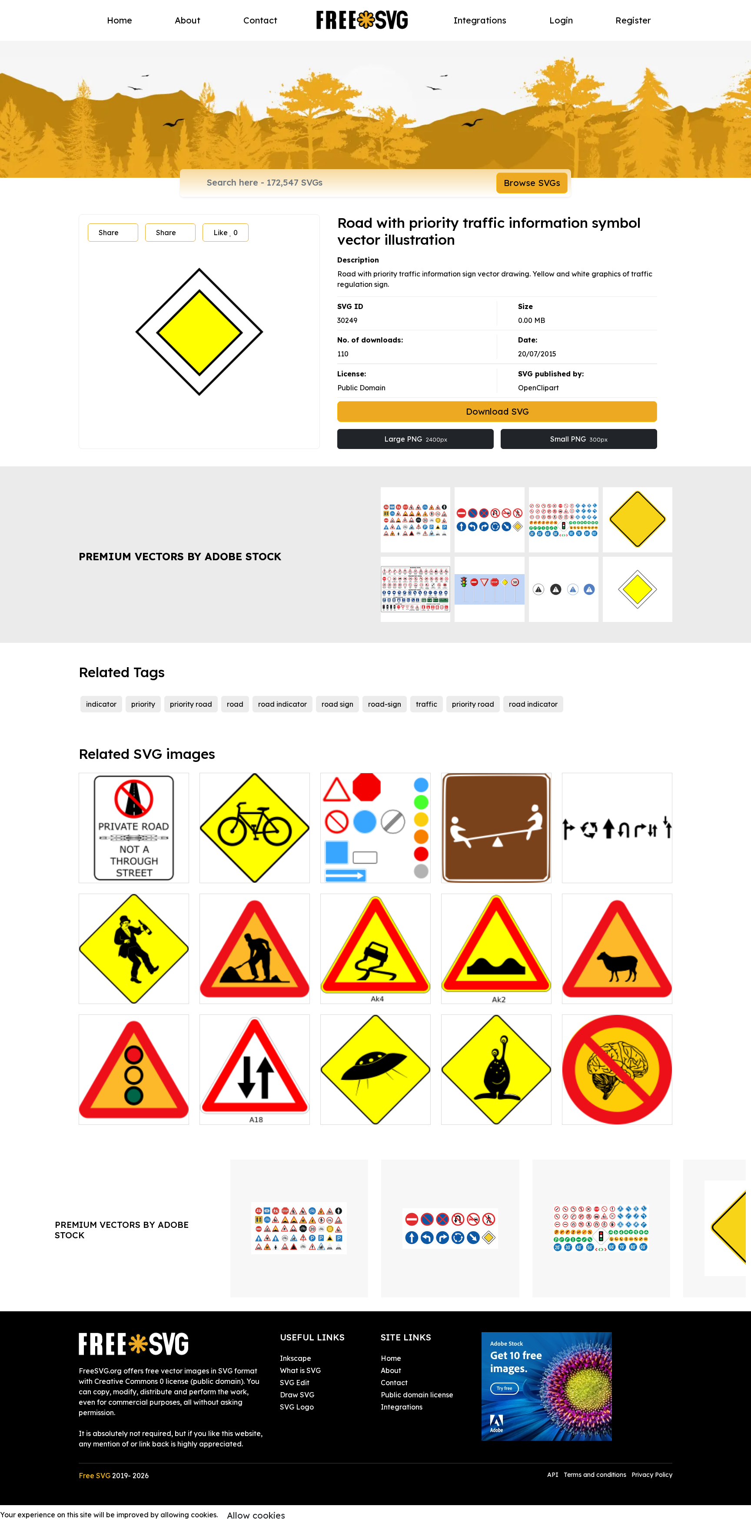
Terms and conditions (595, 1475)
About (187, 20)
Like (225, 232)
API (553, 1475)
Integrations (480, 20)
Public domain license (417, 1394)
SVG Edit (294, 1382)
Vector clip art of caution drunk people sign (134, 986)
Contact (260, 20)
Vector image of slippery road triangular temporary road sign (375, 981)
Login (561, 20)
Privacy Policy (651, 1475)
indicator (101, 704)
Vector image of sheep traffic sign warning (617, 986)
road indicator (282, 704)
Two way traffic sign (243, 1112)
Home (119, 20)
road (235, 704)
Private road (109, 871)
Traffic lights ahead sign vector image (134, 1107)
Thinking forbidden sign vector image (617, 1107)
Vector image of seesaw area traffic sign (496, 865)
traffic (426, 704)
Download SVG (497, 411)
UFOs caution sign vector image (376, 1107)
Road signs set (354, 871)
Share (109, 232)
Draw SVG (297, 1394)
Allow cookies (256, 1515)
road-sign (384, 704)
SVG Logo (297, 1407)
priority (143, 704)
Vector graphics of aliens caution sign (496, 1107)
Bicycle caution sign (242, 871)
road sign (337, 704)
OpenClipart (538, 387)
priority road (191, 704)
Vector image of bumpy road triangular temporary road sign (496, 981)
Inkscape (295, 1358)
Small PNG (579, 439)
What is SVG (300, 1370)
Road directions (598, 871)
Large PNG (415, 439)
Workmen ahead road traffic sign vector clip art (254, 986)
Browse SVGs (532, 182)
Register (633, 20)
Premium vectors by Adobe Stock (180, 556)
